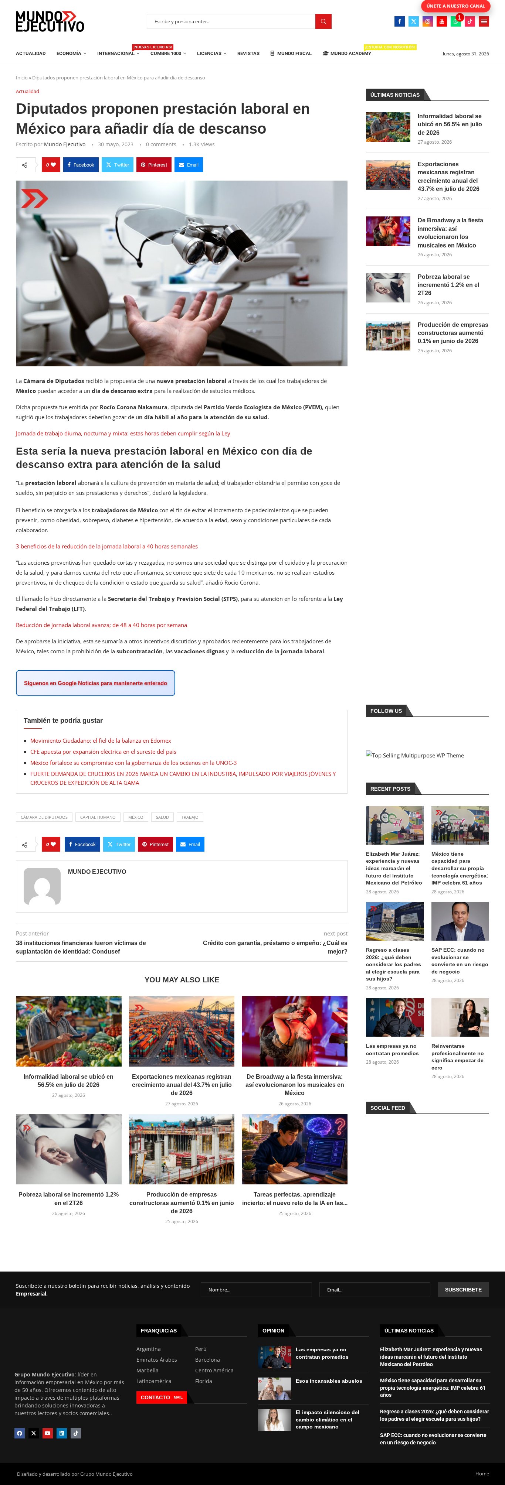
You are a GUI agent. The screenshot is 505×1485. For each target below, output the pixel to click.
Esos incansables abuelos (329, 1381)
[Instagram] (428, 21)
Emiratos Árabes (156, 1359)
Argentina (148, 1349)
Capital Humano (98, 817)
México (135, 817)
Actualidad (30, 53)
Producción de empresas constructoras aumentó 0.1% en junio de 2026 (181, 1202)
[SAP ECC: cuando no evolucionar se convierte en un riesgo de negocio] (460, 921)
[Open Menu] (484, 21)
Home (482, 1473)
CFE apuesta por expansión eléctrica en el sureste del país (103, 751)
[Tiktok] (470, 21)
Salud (162, 817)
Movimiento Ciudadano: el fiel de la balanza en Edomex (100, 740)
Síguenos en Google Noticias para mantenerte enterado (95, 683)
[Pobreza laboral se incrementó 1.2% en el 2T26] (69, 1149)
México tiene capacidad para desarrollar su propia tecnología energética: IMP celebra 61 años (459, 868)
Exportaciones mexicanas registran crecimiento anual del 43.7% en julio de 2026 (182, 1085)
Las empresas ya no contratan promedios (392, 1049)
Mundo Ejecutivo (64, 144)
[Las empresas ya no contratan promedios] (395, 1017)
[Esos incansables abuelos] (274, 1389)
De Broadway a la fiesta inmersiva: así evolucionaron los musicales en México (294, 1085)
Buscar (323, 21)
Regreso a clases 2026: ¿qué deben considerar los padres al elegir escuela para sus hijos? (393, 964)
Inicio (22, 77)
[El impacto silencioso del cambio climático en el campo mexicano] (274, 1420)
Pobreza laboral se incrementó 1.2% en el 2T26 (448, 285)
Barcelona (207, 1359)
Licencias (209, 53)
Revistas (248, 53)
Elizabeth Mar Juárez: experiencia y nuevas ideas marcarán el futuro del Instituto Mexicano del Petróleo (394, 868)
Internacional (118, 50)
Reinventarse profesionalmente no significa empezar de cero (457, 1057)
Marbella (147, 1370)
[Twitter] (414, 21)
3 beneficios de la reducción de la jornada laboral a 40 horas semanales (107, 546)
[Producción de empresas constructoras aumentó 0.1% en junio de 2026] (182, 1149)
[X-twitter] (33, 1433)
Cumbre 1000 (165, 53)
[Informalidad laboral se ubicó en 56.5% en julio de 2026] (69, 1031)
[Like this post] (53, 164)
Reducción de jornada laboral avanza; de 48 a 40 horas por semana (101, 625)
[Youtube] (442, 21)
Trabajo (190, 817)
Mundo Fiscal (294, 53)
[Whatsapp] (456, 21)
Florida (203, 1381)
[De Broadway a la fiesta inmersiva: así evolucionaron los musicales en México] (295, 1031)
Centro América (214, 1370)
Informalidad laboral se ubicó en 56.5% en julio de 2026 (450, 124)
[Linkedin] (62, 1433)
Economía (69, 53)
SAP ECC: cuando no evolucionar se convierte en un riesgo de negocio (459, 961)
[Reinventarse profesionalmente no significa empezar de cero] (460, 1017)
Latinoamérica (154, 1381)
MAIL (178, 1397)
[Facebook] (399, 21)
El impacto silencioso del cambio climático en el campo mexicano (327, 1419)
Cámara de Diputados (44, 817)
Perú (201, 1349)
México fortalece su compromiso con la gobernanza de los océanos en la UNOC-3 (133, 762)
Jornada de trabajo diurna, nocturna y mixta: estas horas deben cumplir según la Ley (123, 433)
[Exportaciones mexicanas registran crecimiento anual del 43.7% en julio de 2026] (182, 1031)
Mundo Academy (351, 50)
